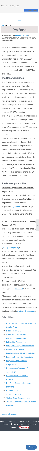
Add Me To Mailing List (10, 6)
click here (19, 289)
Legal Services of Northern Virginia (20, 353)
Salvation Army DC (14, 394)
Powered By (14, 427)
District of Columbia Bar (16, 338)
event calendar (21, 36)
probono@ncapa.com (26, 311)
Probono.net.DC (13, 391)
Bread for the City (13, 331)
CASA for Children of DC (16, 335)
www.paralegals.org (11, 248)
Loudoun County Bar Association (20, 357)
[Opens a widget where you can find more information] (31, 447)
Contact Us (11, 421)
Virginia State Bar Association (18, 398)
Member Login (31, 10)
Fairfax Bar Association (16, 342)
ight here (16, 207)
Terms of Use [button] (18, 424)
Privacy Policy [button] (31, 424)
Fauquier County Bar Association (20, 346)
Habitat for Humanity (15, 350)
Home (2, 25)
